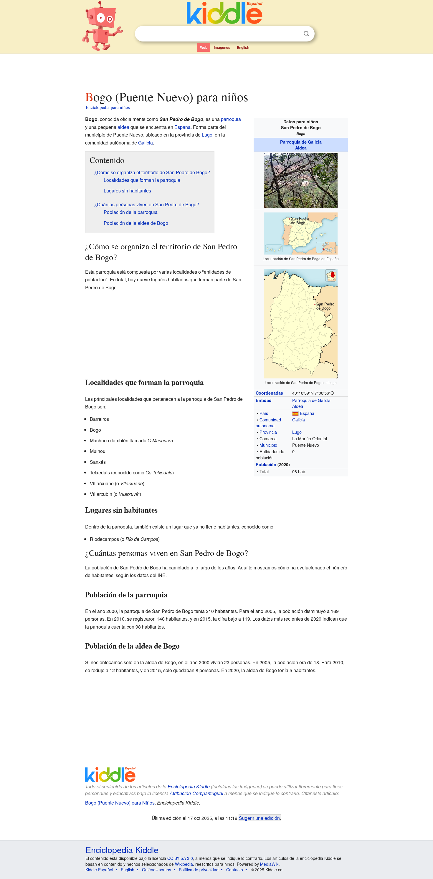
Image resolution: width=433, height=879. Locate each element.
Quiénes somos (156, 870)
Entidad (264, 400)
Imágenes (222, 47)
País (264, 413)
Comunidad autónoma (268, 422)
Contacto (234, 870)
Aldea (301, 148)
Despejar (294, 34)
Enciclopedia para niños (108, 107)
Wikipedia (184, 864)
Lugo (297, 432)
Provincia (268, 432)
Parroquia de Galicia (301, 142)
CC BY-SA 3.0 (180, 858)
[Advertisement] (216, 70)
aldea (123, 127)
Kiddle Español (99, 870)
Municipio (268, 445)
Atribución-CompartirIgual (196, 793)
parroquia (231, 119)
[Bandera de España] (295, 413)
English (243, 47)
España (307, 413)
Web (203, 47)
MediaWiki (269, 864)
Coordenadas (269, 393)
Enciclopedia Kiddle (189, 786)
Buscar (306, 33)
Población (266, 464)
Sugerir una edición (259, 818)
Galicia (298, 419)
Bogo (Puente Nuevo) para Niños (120, 802)
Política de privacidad (199, 870)
